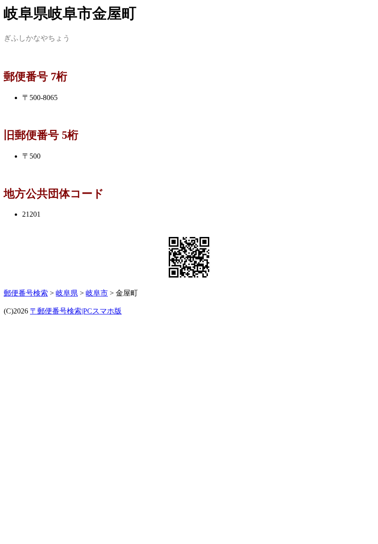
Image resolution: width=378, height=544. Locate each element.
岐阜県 (67, 293)
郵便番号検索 (26, 293)
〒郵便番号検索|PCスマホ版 (76, 311)
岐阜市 (97, 293)
